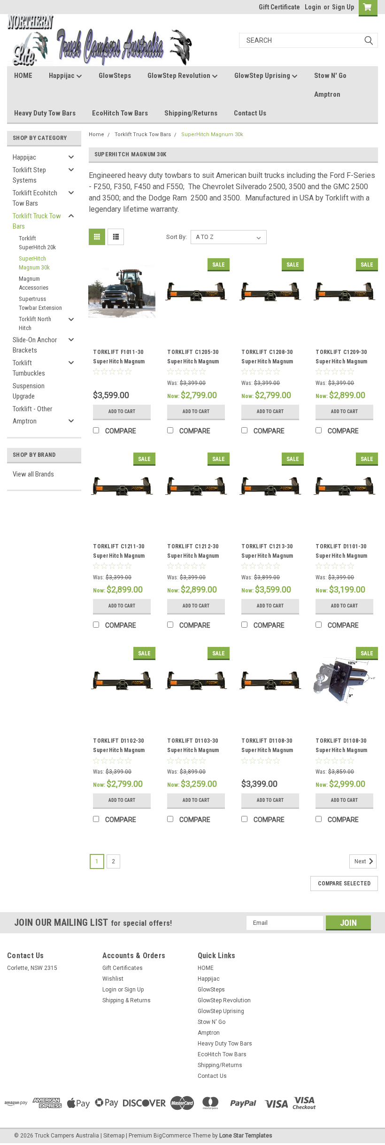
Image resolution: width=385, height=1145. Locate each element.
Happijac (62, 75)
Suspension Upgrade (29, 391)
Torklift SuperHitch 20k (37, 243)
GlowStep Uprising (263, 75)
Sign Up (343, 7)
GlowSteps (115, 75)
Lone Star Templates (245, 1135)
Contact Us (250, 113)
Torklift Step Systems (29, 175)
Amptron (327, 94)
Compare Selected (344, 883)
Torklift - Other (32, 409)
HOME (23, 75)
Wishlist (112, 979)
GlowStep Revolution (179, 75)
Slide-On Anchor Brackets (35, 345)
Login (313, 7)
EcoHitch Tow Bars (120, 113)
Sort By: (176, 236)
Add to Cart (121, 411)
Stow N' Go (330, 75)
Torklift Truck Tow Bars (37, 221)
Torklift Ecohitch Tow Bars (35, 198)
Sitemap (113, 1135)
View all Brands (33, 474)
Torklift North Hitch (35, 323)
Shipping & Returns (126, 1000)
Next (361, 861)
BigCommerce (172, 1135)
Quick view (121, 318)
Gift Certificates (122, 968)
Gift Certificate (279, 7)
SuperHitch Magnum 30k (34, 263)
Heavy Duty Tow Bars (45, 113)
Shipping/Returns (190, 113)
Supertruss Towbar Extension (40, 303)
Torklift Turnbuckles (29, 368)
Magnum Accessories (33, 283)
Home (96, 134)
